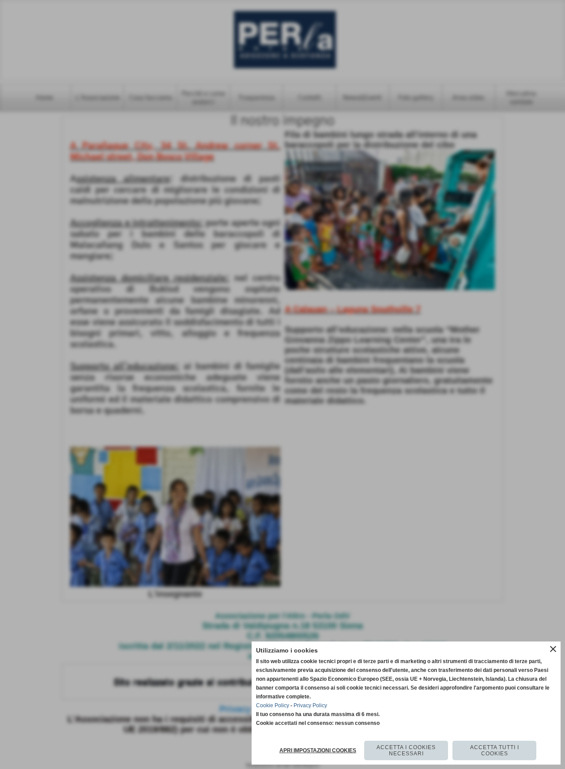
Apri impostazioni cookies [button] (317, 750)
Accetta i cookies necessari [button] (406, 750)
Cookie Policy (272, 705)
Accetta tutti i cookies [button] (494, 750)
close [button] (553, 649)
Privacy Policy (310, 705)
